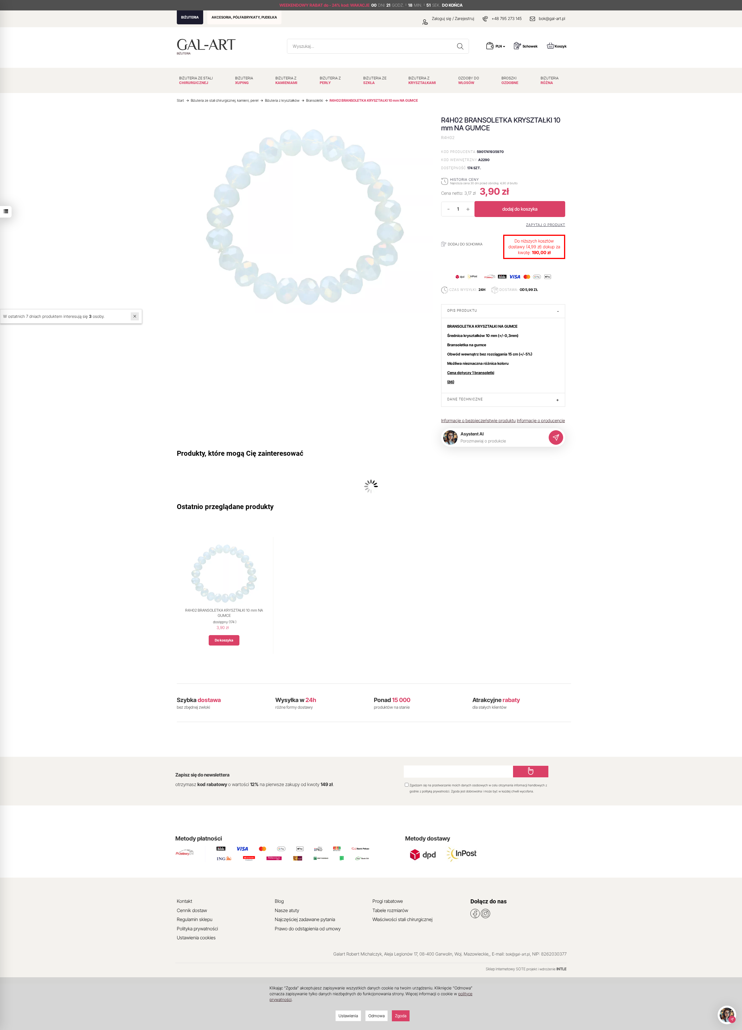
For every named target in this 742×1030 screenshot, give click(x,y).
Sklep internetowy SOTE (505, 969)
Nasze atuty (287, 910)
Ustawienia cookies (196, 937)
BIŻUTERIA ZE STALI (196, 80)
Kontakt (184, 901)
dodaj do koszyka (519, 209)
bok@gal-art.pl (552, 18)
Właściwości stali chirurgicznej (402, 919)
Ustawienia (348, 1015)
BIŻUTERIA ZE (374, 80)
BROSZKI (509, 80)
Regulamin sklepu (194, 919)
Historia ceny (464, 179)
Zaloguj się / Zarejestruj (452, 18)
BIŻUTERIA (190, 17)
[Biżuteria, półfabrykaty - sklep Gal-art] (208, 44)
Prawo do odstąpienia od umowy (308, 928)
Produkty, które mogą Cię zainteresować (240, 453)
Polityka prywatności (197, 928)
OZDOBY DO (468, 80)
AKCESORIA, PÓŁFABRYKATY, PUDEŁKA (244, 17)
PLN (499, 46)
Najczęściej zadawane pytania (305, 919)
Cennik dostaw (192, 910)
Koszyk (561, 46)
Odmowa (376, 1015)
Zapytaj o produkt (545, 225)
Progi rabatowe (387, 901)
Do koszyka (224, 640)
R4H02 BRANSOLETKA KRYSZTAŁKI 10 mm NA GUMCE (224, 613)
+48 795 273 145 (507, 18)
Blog (279, 901)
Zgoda (400, 1015)
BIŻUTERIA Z (286, 80)
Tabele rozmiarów (390, 910)
